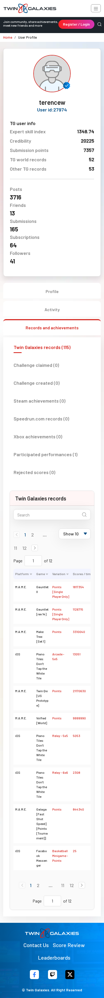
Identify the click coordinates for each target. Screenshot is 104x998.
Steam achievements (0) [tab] (39, 401)
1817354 (78, 587)
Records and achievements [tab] (52, 327)
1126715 (78, 609)
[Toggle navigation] (96, 8)
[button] (34, 548)
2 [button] (32, 535)
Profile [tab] (52, 291)
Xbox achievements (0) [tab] (38, 436)
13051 (77, 654)
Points (57, 632)
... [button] (45, 534)
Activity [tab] (52, 309)
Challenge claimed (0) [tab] (36, 365)
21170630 (79, 691)
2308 (76, 772)
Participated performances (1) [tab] (45, 454)
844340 (78, 809)
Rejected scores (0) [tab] (34, 472)
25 (75, 851)
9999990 (79, 718)
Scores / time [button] (82, 574)
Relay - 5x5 (60, 736)
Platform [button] (22, 574)
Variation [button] (58, 574)
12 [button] (24, 548)
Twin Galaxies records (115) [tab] (42, 347)
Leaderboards (54, 957)
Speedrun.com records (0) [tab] (41, 419)
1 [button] (25, 535)
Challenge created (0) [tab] (36, 383)
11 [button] (15, 548)
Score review (69, 945)
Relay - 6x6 (60, 772)
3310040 (79, 632)
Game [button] (40, 574)
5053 (76, 736)
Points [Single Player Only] (60, 591)
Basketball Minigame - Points (60, 855)
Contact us (36, 945)
